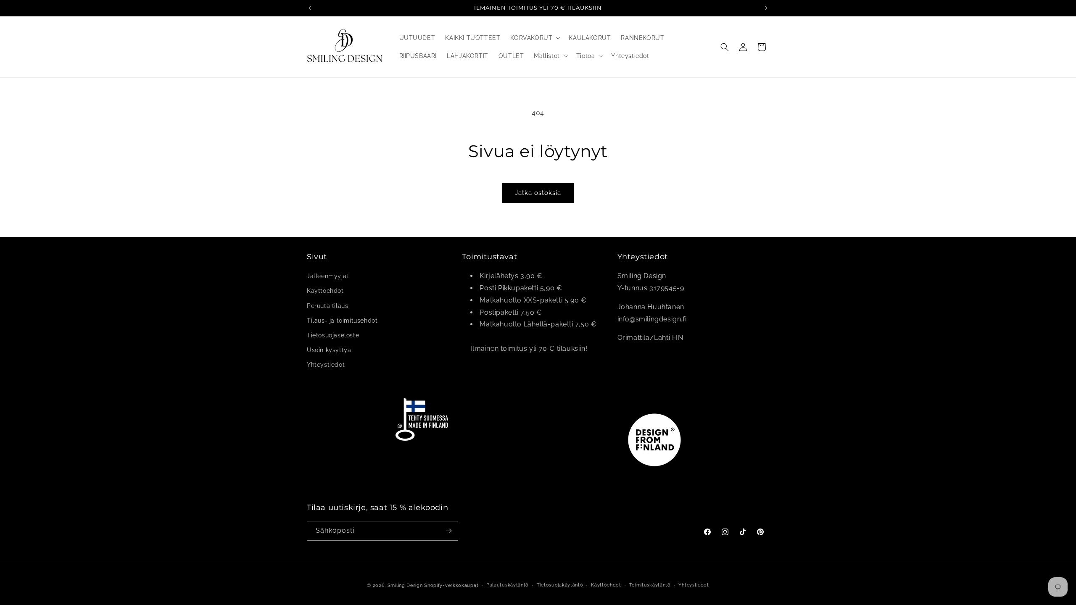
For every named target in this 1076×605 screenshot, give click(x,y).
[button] (534, 38)
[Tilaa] (448, 531)
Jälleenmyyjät (328, 276)
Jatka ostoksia (538, 193)
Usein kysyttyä (329, 350)
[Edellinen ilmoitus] (310, 8)
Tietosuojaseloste (333, 335)
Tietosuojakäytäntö (560, 585)
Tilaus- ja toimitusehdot (342, 320)
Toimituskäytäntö (650, 585)
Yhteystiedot (326, 365)
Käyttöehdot (325, 291)
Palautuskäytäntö (507, 585)
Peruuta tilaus (327, 305)
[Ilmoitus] (766, 8)
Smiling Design (405, 585)
